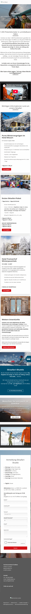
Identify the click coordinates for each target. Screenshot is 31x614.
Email (5, 524)
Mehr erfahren (15, 417)
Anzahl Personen (8, 518)
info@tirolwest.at (11, 579)
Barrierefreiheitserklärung (21, 604)
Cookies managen (23, 602)
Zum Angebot (6, 169)
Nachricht (6, 530)
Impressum (6, 602)
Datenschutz (14, 602)
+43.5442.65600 (9, 577)
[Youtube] (15, 591)
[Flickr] (11, 591)
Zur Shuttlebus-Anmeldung (15, 390)
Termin (6, 512)
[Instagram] (4, 591)
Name (5, 500)
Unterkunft (7, 506)
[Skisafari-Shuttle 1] (15, 436)
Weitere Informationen (8, 347)
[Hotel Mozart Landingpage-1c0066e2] (15, 122)
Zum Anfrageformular (9, 580)
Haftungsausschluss (8, 604)
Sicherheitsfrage (8, 539)
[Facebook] (8, 591)
